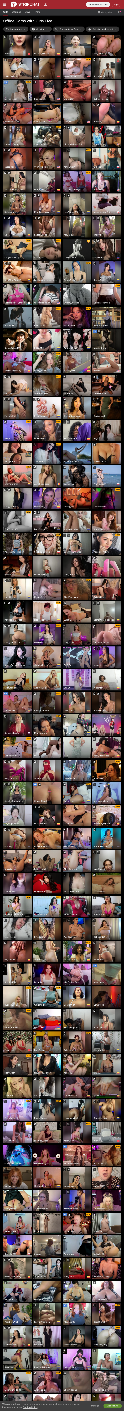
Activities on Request (103, 29)
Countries (41, 29)
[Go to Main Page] (25, 4)
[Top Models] (45, 4)
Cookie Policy (30, 1407)
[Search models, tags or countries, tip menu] (119, 12)
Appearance (16, 29)
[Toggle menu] (4, 4)
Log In (116, 4)
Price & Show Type (69, 29)
